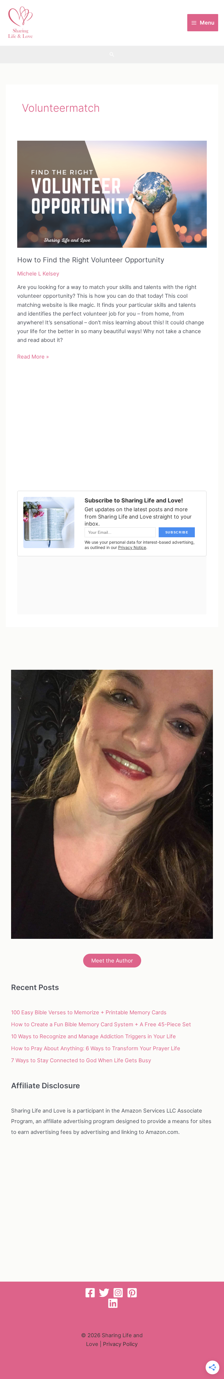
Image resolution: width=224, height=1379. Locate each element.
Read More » (33, 357)
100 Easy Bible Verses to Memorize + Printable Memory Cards (89, 1012)
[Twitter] (104, 1292)
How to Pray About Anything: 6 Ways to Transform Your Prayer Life (95, 1048)
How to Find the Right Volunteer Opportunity (90, 260)
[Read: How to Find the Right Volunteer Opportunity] (112, 193)
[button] (112, 54)
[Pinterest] (132, 1292)
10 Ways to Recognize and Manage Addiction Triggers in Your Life (93, 1036)
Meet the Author (112, 960)
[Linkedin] (113, 1303)
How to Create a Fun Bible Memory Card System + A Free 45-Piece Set (101, 1024)
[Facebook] (90, 1292)
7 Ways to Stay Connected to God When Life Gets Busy (81, 1060)
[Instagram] (118, 1292)
